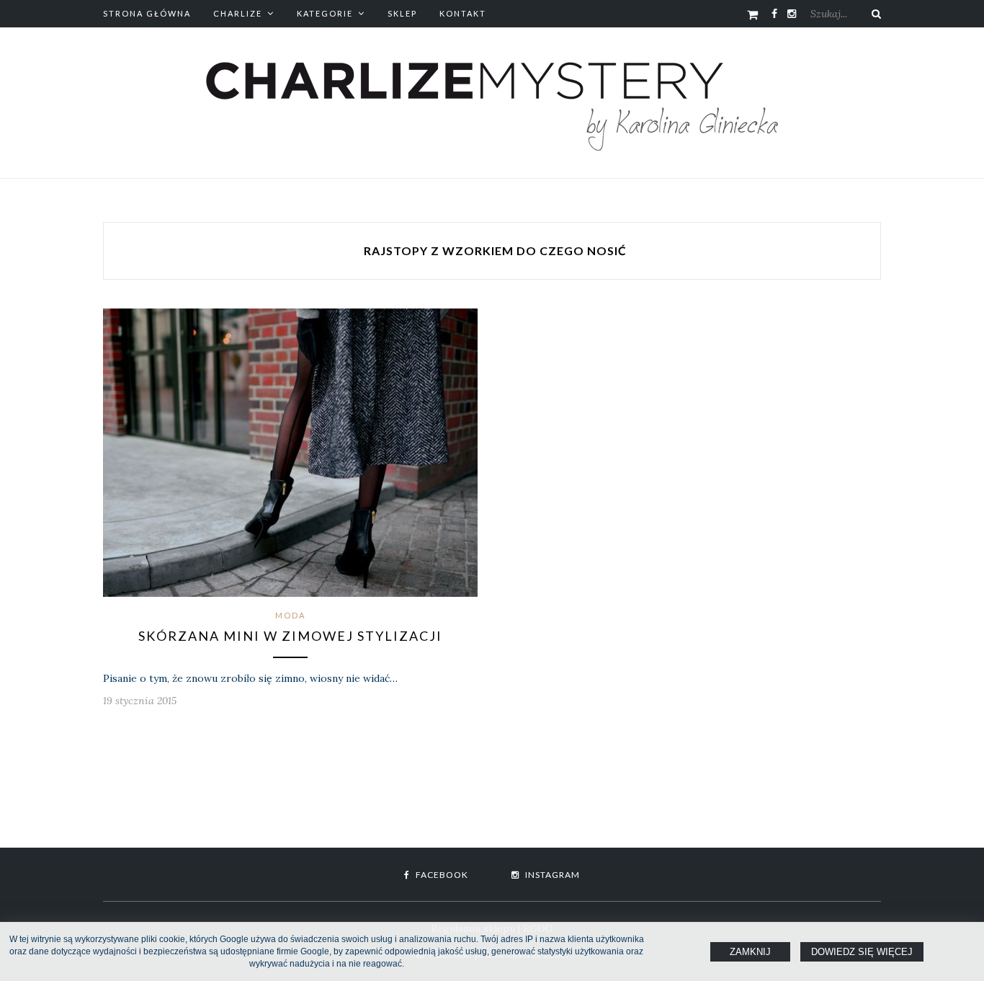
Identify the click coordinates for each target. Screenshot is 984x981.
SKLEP (402, 13)
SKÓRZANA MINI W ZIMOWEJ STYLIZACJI (290, 636)
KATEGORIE (325, 13)
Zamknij (750, 951)
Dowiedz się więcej (862, 951)
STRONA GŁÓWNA (147, 13)
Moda (290, 615)
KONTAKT (462, 13)
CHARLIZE (237, 13)
